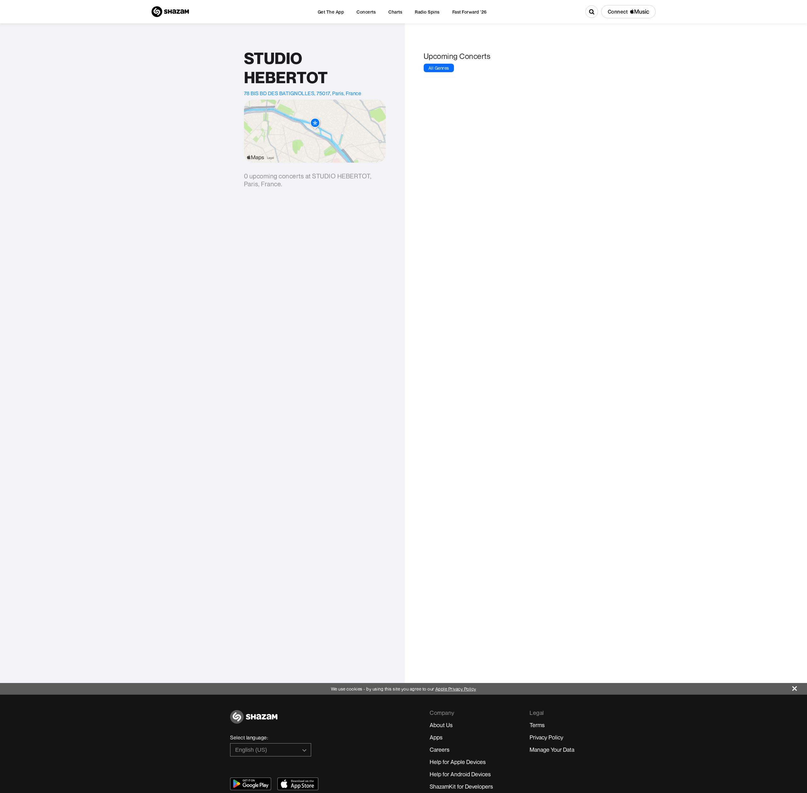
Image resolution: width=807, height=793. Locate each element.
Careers (440, 749)
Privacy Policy (546, 737)
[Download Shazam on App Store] (297, 784)
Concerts (366, 11)
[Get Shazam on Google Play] (250, 784)
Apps (436, 737)
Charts (395, 11)
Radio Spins (427, 11)
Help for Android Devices (460, 774)
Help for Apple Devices (458, 761)
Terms (537, 724)
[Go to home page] (253, 720)
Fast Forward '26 (469, 11)
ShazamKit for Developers (461, 786)
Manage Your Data (552, 749)
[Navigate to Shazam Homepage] (170, 11)
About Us (441, 724)
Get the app (331, 11)
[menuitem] (331, 11)
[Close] (799, 687)
